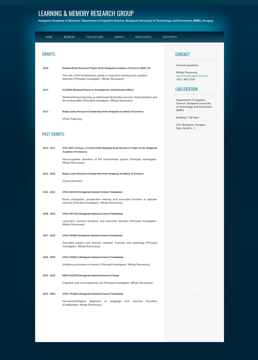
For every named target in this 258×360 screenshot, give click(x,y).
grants (119, 37)
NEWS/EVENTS (143, 37)
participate (170, 37)
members (69, 37)
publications (94, 37)
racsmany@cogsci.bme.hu (192, 75)
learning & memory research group (86, 13)
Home (49, 37)
